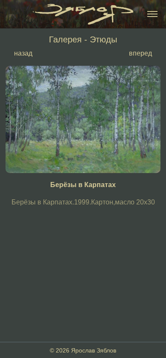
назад (23, 53)
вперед (140, 53)
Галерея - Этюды (83, 39)
